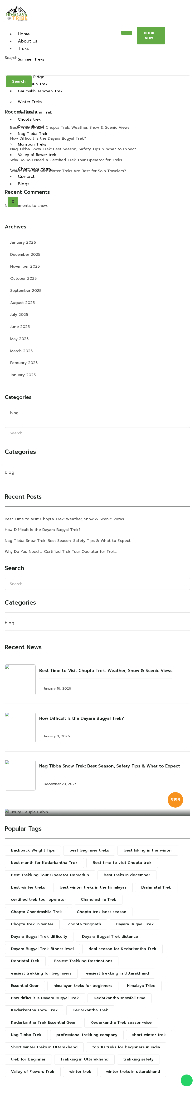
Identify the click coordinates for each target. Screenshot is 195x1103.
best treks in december (127, 875)
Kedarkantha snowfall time (120, 998)
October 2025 (23, 278)
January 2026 (23, 242)
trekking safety (138, 1059)
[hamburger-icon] (126, 33)
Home (24, 34)
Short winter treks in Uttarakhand (44, 1047)
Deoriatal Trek (25, 961)
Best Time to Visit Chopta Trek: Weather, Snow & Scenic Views (69, 127)
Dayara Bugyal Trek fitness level (42, 949)
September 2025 (25, 291)
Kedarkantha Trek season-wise (121, 1022)
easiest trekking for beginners (41, 973)
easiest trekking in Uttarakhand (117, 973)
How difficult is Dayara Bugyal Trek (45, 998)
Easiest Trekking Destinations (83, 961)
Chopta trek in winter (32, 924)
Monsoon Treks (32, 144)
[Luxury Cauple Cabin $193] (97, 812)
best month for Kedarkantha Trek (44, 863)
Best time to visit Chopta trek (122, 863)
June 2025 (20, 327)
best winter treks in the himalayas (93, 887)
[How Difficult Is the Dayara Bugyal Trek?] (20, 727)
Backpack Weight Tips (33, 850)
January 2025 (23, 375)
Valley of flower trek (37, 155)
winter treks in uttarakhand (133, 1072)
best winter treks (28, 887)
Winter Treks (30, 102)
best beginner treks (89, 850)
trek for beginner (28, 1059)
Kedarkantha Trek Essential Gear (43, 1022)
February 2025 (24, 363)
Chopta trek (29, 119)
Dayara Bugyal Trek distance (110, 936)
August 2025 (22, 303)
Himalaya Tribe (141, 986)
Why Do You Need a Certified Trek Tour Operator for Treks (66, 160)
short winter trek (149, 1035)
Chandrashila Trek (98, 899)
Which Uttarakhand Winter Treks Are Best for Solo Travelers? (68, 171)
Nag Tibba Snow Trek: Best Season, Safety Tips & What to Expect (73, 149)
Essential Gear (25, 986)
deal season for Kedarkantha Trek (122, 949)
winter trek (80, 1072)
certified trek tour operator (38, 899)
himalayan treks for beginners (83, 986)
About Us (27, 41)
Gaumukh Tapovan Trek (40, 91)
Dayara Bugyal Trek (135, 924)
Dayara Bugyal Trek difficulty (39, 936)
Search (11, 58)
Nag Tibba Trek (32, 134)
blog (14, 413)
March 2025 (21, 351)
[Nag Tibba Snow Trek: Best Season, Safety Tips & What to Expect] (20, 775)
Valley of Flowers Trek (32, 1072)
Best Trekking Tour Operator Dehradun (50, 875)
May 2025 (19, 339)
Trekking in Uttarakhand (84, 1059)
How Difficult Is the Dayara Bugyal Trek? (48, 138)
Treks (23, 48)
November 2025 (25, 266)
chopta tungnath (84, 924)
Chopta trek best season (101, 912)
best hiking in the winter (148, 850)
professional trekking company (86, 1035)
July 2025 (19, 314)
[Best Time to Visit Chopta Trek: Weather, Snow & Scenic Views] (20, 679)
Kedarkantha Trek (35, 112)
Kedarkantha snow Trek (34, 1010)
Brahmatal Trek (156, 887)
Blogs (23, 183)
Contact (26, 176)
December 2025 (25, 254)
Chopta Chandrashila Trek (36, 912)
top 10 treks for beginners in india (126, 1047)
